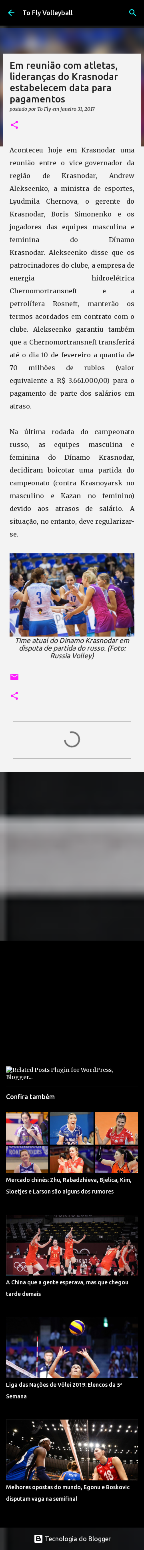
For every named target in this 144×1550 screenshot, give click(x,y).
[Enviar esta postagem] (14, 680)
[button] (14, 125)
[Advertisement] (72, 856)
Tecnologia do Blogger (77, 1538)
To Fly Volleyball (47, 12)
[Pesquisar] (133, 12)
